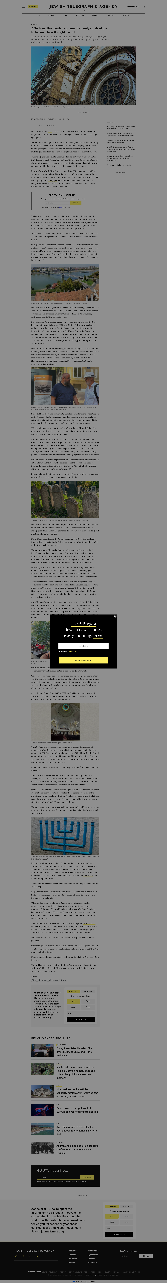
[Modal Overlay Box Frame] (83, 641)
